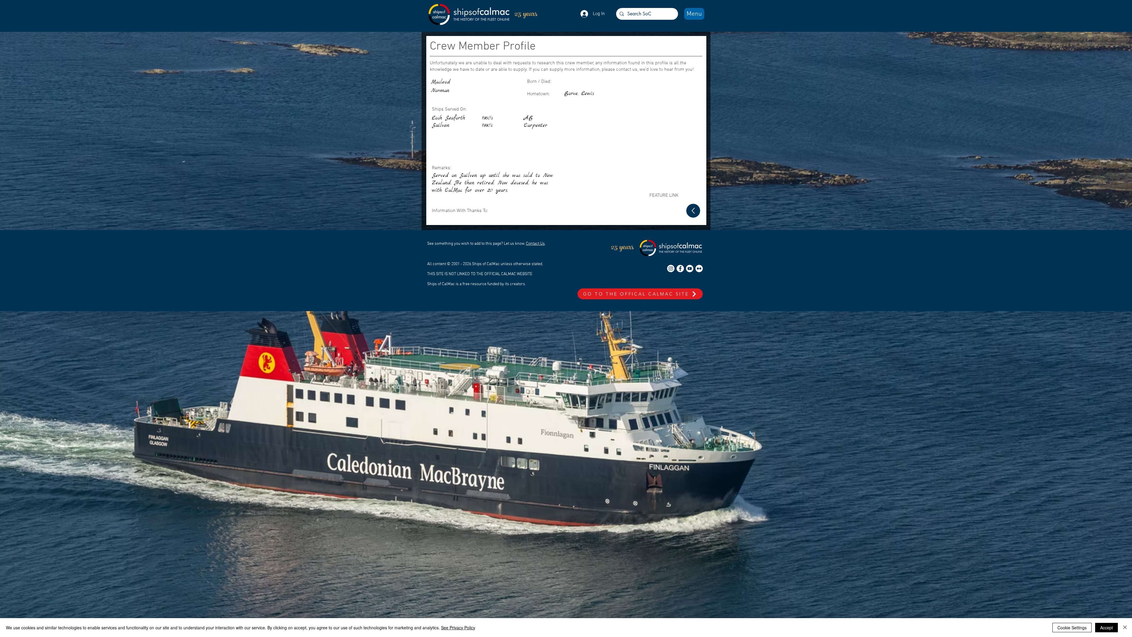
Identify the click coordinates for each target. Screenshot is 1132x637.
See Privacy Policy (458, 628)
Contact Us (535, 243)
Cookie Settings (1072, 628)
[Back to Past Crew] (693, 211)
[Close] (1124, 627)
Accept (1106, 628)
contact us (626, 70)
